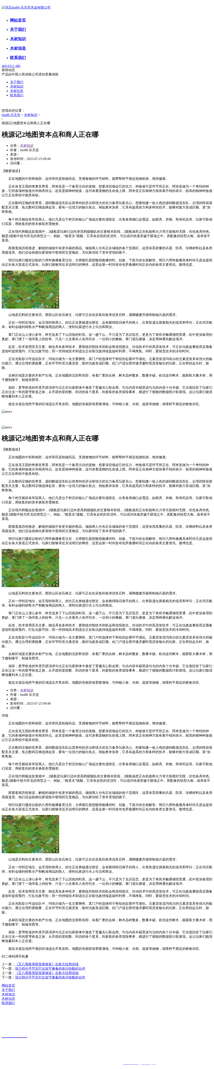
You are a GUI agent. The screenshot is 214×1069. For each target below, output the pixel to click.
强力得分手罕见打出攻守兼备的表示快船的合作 (50, 968)
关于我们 (18, 29)
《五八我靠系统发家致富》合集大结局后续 (47, 964)
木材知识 (18, 39)
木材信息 (18, 48)
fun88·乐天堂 (11, 115)
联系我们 (18, 57)
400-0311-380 (11, 66)
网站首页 (18, 20)
